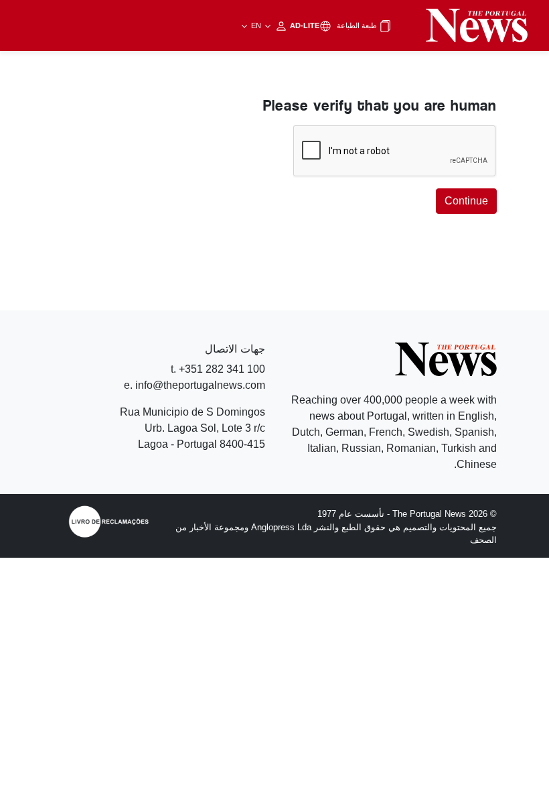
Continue (466, 200)
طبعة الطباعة (358, 25)
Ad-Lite (284, 25)
